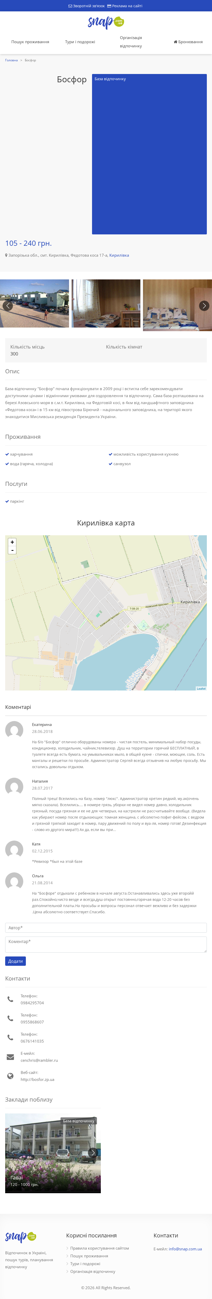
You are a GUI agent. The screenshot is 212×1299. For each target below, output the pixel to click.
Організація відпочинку (131, 41)
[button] (204, 306)
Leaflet (201, 688)
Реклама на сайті (126, 5)
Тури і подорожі (80, 41)
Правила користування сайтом (99, 1248)
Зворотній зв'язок (88, 5)
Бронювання (190, 41)
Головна (11, 60)
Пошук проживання (30, 41)
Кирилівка (119, 255)
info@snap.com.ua (185, 1248)
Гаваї (16, 1177)
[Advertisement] (28, 154)
